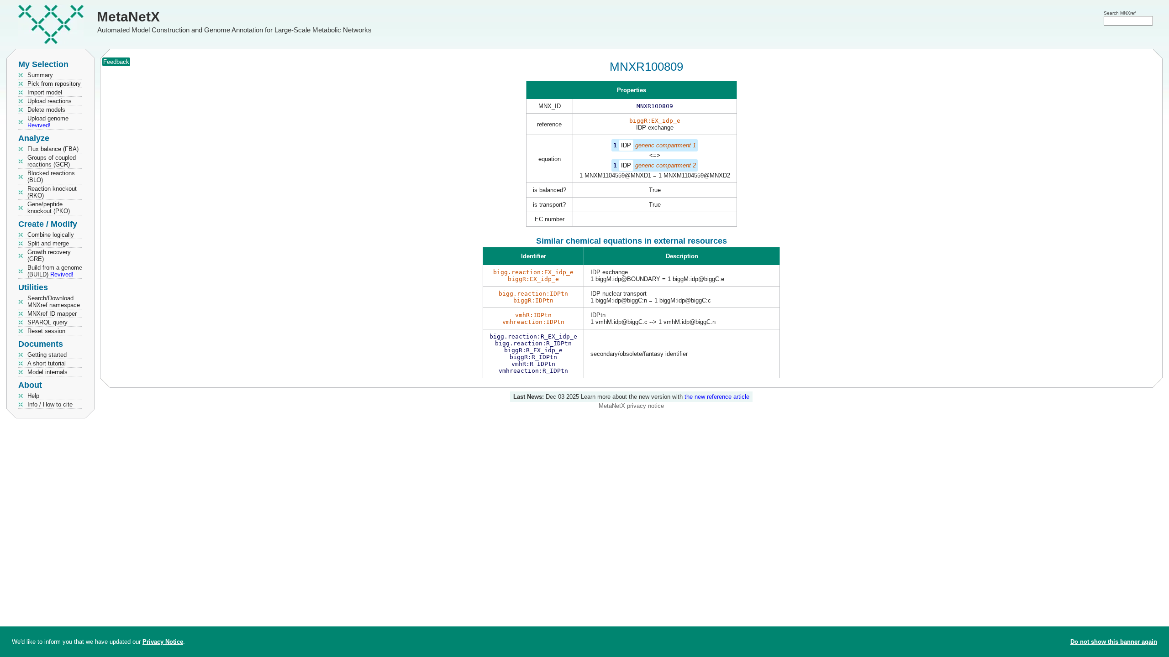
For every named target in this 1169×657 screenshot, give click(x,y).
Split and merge (48, 243)
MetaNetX (128, 16)
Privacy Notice (162, 641)
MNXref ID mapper (52, 313)
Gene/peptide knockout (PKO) (48, 207)
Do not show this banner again (1113, 641)
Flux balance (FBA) (53, 149)
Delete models (46, 109)
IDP (626, 145)
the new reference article (717, 396)
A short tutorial (46, 363)
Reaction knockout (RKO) (52, 192)
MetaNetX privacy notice (631, 405)
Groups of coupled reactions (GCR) (51, 161)
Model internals (47, 372)
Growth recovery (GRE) (49, 255)
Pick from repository (54, 83)
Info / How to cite (50, 404)
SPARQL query (47, 322)
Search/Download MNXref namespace (53, 301)
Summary (40, 75)
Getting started (47, 354)
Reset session (46, 331)
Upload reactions (49, 101)
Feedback (116, 61)
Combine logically (50, 234)
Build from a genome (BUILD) (54, 271)
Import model (44, 92)
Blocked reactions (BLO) (51, 176)
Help (33, 395)
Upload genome (47, 122)
